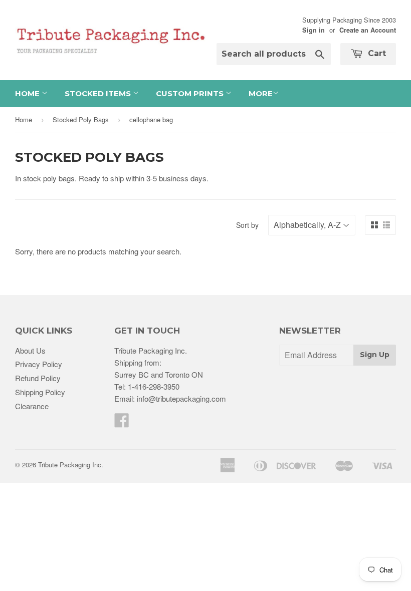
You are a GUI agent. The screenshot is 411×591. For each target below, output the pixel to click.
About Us (30, 350)
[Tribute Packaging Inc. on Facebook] (121, 423)
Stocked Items (99, 93)
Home (28, 93)
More (261, 93)
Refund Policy (38, 378)
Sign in (313, 30)
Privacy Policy (38, 364)
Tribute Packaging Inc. (70, 464)
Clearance (32, 406)
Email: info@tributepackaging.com (170, 398)
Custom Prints (191, 93)
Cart (375, 53)
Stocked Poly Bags (81, 119)
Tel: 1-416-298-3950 (146, 386)
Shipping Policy (40, 392)
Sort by (247, 225)
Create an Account (367, 30)
